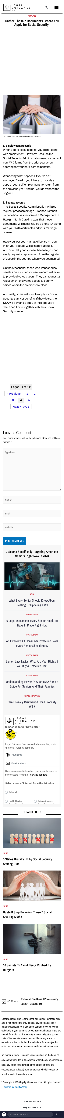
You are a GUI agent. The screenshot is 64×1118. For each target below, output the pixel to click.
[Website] (32, 527)
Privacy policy (51, 999)
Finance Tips (32, 614)
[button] (46, 7)
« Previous (14, 393)
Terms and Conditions (32, 999)
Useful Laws (32, 635)
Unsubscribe (36, 1004)
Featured (32, 16)
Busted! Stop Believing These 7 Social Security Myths (27, 914)
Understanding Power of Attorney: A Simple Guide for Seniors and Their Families (32, 684)
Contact (24, 1004)
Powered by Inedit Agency (15, 1087)
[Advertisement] (32, 61)
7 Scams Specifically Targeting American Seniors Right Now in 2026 (32, 553)
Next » (17, 406)
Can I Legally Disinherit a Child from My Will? (32, 704)
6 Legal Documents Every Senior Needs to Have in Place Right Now (32, 623)
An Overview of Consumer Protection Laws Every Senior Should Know (32, 643)
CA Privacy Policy (32, 1101)
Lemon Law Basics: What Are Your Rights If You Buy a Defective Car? (32, 663)
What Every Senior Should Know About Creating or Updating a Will (32, 602)
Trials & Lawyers (32, 696)
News (32, 594)
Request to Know (32, 1107)
